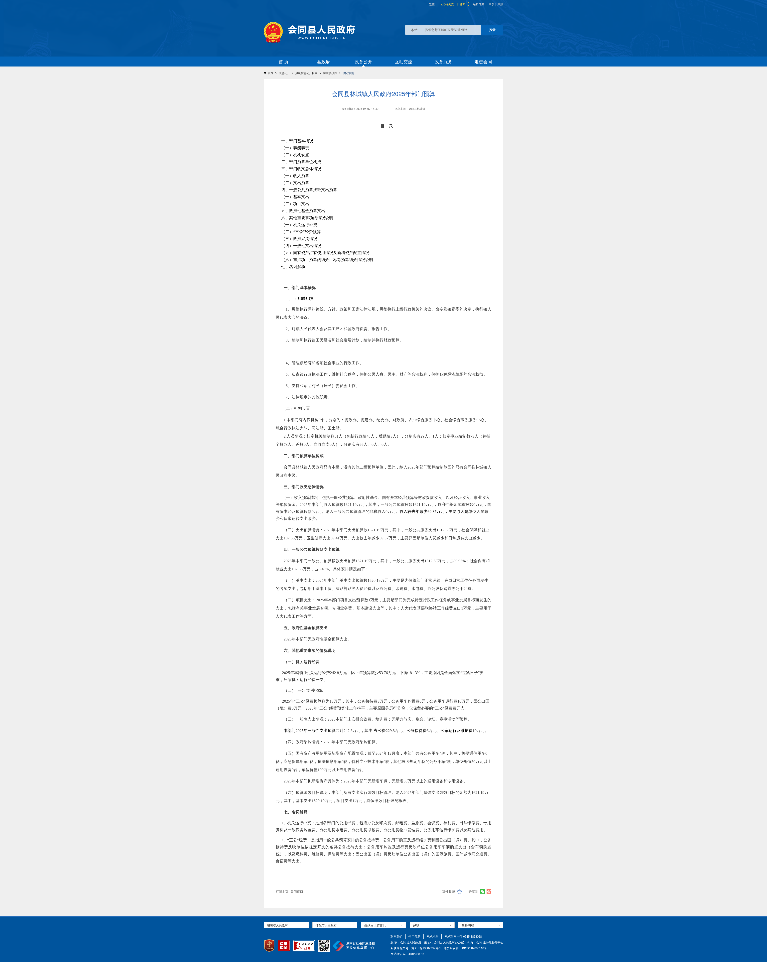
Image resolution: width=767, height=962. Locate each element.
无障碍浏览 (447, 4)
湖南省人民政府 (277, 925)
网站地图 (432, 936)
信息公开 (284, 73)
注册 (500, 4)
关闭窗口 (296, 891)
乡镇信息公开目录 (306, 73)
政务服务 (443, 61)
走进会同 (483, 61)
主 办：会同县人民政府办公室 (444, 942)
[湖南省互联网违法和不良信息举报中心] (354, 946)
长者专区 (462, 4)
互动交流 (403, 61)
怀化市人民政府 (326, 925)
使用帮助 (414, 936)
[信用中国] (284, 945)
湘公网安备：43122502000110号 (465, 948)
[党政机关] (269, 945)
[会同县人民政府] (309, 32)
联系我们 (396, 936)
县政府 (323, 61)
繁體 (432, 4)
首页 (270, 73)
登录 (491, 4)
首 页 (284, 61)
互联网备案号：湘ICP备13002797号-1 (415, 948)
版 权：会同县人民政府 (405, 942)
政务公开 (363, 61)
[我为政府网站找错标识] (304, 945)
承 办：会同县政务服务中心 (485, 942)
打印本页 (282, 891)
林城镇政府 (330, 73)
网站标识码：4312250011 (407, 954)
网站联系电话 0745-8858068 (463, 936)
